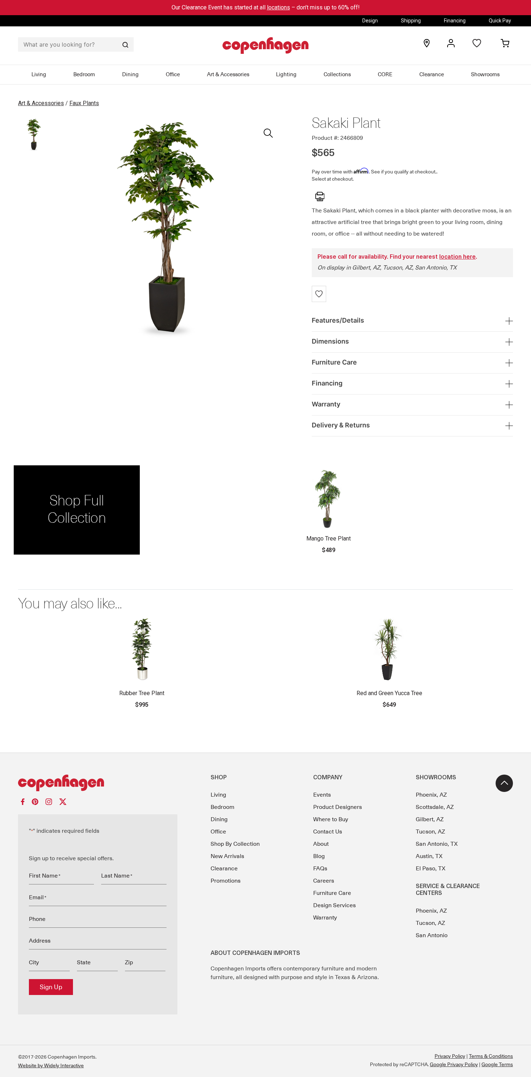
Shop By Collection (235, 844)
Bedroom (84, 74)
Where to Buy (330, 819)
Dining (130, 74)
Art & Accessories (228, 74)
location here (457, 257)
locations (278, 7)
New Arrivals (227, 856)
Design (370, 20)
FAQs (320, 868)
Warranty (325, 917)
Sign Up (51, 987)
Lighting (286, 74)
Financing (455, 20)
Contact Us (327, 831)
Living (38, 74)
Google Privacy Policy (454, 1064)
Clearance (431, 74)
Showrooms (485, 74)
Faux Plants (84, 103)
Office (173, 74)
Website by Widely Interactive (51, 1065)
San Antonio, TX (437, 844)
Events (322, 795)
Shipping (411, 20)
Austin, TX (429, 856)
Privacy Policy (450, 1056)
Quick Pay (500, 20)
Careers (323, 881)
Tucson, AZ (430, 831)
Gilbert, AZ (430, 819)
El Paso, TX (430, 868)
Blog (319, 856)
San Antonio (432, 935)
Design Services (334, 905)
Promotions (226, 881)
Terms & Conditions (491, 1056)
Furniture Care (332, 893)
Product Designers (337, 807)
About (321, 844)
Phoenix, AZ (431, 795)
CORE (385, 74)
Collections (337, 74)
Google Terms (497, 1064)
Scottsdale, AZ (435, 807)
